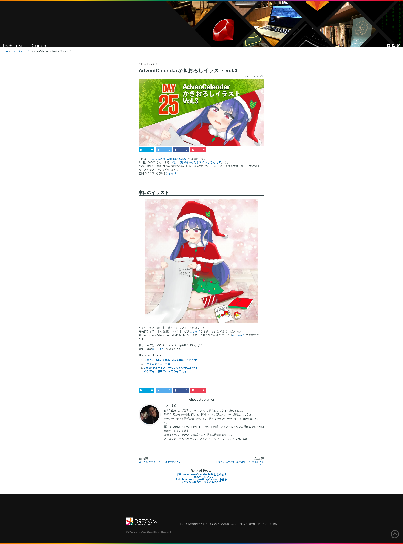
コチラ (156, 348)
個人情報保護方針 (247, 524)
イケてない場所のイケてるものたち (165, 371)
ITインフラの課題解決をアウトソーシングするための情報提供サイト (209, 524)
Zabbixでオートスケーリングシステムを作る (171, 367)
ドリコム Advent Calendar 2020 (165, 158)
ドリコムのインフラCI (157, 363)
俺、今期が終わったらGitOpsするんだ (195, 162)
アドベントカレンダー (20, 51)
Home (5, 51)
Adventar (237, 335)
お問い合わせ (262, 524)
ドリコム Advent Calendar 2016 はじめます (170, 360)
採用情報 (273, 524)
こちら (169, 173)
